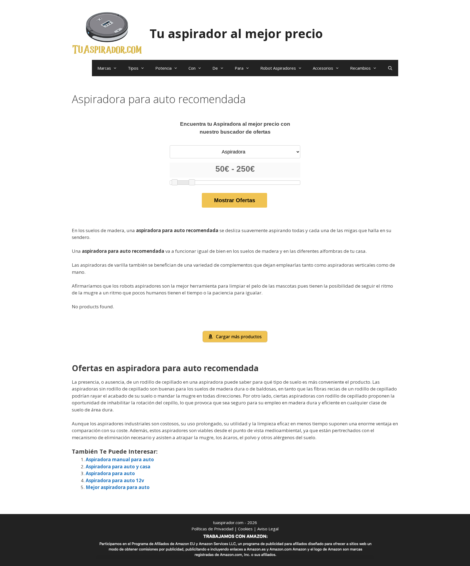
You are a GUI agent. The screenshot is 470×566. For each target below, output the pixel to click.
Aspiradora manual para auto (120, 459)
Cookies (245, 528)
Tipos (133, 68)
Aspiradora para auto (110, 473)
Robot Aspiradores (278, 68)
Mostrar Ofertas (234, 200)
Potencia (163, 68)
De (215, 68)
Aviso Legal (268, 528)
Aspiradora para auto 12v (115, 480)
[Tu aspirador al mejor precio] (107, 33)
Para (239, 68)
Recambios (360, 68)
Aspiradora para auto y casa (118, 466)
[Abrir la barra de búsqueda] (390, 68)
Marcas (104, 68)
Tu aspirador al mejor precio (236, 33)
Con (192, 68)
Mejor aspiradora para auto (118, 487)
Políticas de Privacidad (212, 528)
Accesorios (323, 68)
